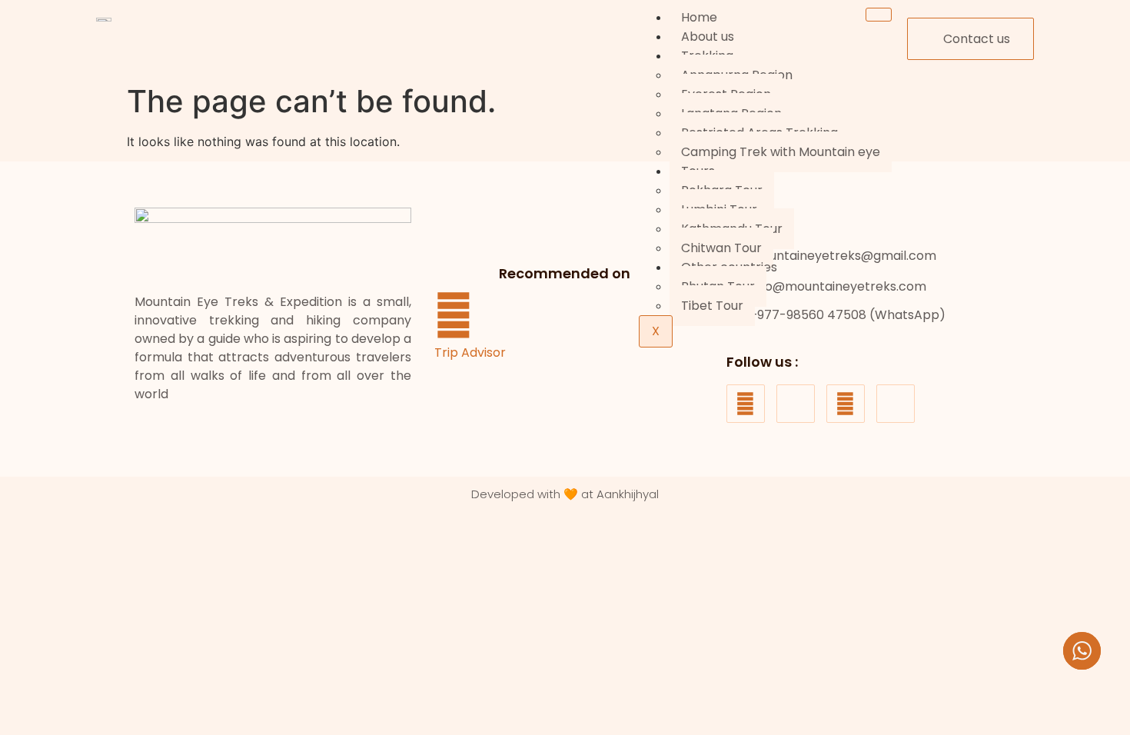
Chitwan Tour (721, 248)
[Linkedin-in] (895, 403)
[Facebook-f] (745, 403)
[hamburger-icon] (879, 15)
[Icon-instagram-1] (795, 403)
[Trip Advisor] (453, 315)
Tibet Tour (712, 305)
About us (707, 36)
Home (699, 17)
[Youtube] (845, 403)
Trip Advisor (470, 352)
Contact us (976, 39)
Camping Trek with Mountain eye (780, 152)
